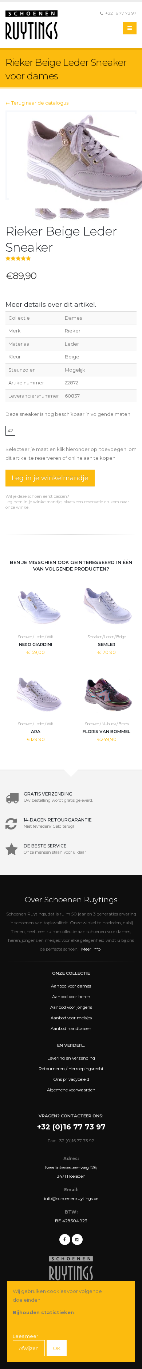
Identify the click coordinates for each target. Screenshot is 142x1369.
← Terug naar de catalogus (36, 103)
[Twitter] (77, 1239)
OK (56, 1348)
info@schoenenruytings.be (71, 1198)
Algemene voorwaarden (71, 1089)
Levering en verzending (71, 1058)
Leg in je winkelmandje (50, 478)
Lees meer (25, 1336)
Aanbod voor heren (71, 996)
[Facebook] (64, 1239)
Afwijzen (29, 1348)
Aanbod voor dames (71, 986)
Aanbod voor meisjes (71, 1017)
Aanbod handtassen (71, 1028)
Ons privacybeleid (71, 1079)
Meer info (90, 949)
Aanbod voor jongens (71, 1007)
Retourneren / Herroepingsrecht (71, 1068)
